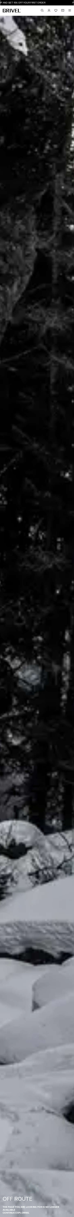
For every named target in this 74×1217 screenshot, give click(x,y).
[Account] (49, 10)
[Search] (42, 10)
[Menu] (69, 10)
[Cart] (62, 10)
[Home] (12, 11)
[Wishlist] (55, 10)
